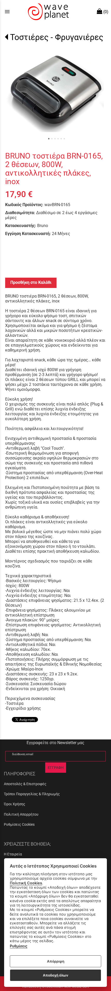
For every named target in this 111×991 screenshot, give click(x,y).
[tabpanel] (55, 93)
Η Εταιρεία (13, 854)
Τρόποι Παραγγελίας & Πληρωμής (32, 794)
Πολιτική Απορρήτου (21, 814)
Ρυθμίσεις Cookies (19, 824)
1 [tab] (48, 138)
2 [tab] (51, 138)
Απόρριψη (55, 961)
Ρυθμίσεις (18, 946)
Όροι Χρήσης (14, 804)
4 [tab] (58, 138)
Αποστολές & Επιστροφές (25, 784)
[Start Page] (48, 11)
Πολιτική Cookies (26, 883)
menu (7, 12)
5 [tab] (61, 138)
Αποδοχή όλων (55, 975)
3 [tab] (55, 138)
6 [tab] (64, 138)
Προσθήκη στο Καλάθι (30, 282)
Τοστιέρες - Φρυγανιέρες (56, 37)
